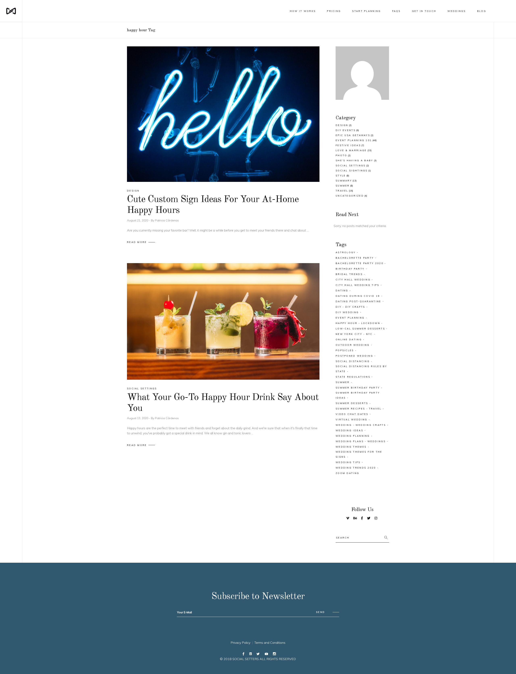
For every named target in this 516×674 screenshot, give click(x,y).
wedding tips (348, 462)
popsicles (345, 350)
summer (343, 382)
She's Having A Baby (354, 160)
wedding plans (350, 441)
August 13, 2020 (138, 418)
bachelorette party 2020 (359, 263)
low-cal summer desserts (360, 328)
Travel (342, 190)
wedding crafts (371, 425)
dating (342, 290)
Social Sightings (352, 170)
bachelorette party (355, 257)
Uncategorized (350, 195)
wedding (344, 425)
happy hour (346, 323)
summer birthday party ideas (358, 395)
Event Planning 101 (354, 140)
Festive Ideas (348, 145)
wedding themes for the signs (359, 454)
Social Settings (142, 388)
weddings (376, 441)
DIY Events (346, 130)
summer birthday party (358, 387)
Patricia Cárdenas (167, 220)
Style (341, 175)
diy (338, 306)
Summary (344, 180)
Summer (343, 185)
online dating (349, 339)
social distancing (353, 361)
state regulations (353, 376)
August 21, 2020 (138, 220)
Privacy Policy (240, 643)
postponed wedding (354, 355)
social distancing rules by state (361, 369)
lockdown (370, 323)
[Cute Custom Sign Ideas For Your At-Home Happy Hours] (223, 114)
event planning (350, 317)
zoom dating (347, 473)
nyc (369, 334)
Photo (341, 155)
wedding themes (351, 446)
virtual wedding (351, 419)
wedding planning (353, 435)
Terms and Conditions (269, 643)
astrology (346, 252)
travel (375, 408)
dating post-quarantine (358, 301)
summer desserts (352, 403)
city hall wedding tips (357, 285)
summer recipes (350, 408)
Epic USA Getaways (353, 135)
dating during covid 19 (358, 296)
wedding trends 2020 (356, 467)
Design (133, 190)
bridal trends (349, 274)
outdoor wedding (353, 345)
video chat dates (352, 414)
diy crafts (355, 306)
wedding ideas (349, 430)
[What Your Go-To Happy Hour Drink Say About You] (223, 321)
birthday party (350, 268)
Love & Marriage (351, 150)
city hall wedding (353, 279)
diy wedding (347, 312)
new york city (349, 334)
